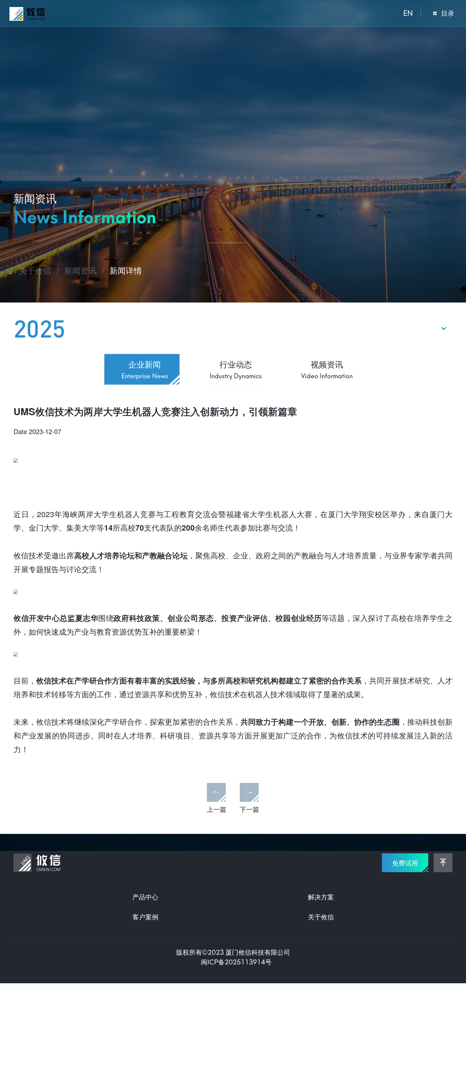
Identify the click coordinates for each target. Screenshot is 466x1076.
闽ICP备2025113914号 (236, 962)
